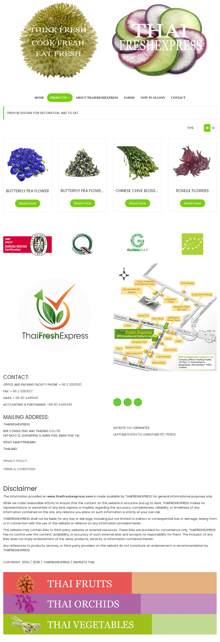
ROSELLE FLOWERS (192, 190)
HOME (39, 97)
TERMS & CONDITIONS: (19, 469)
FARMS (129, 97)
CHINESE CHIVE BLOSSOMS (140, 190)
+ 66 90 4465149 (25, 398)
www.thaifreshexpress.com (70, 496)
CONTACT (178, 97)
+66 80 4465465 (59, 404)
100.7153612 (168, 434)
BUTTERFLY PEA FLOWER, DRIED (88, 190)
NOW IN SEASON (153, 97)
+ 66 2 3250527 (21, 391)
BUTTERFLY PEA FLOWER (27, 191)
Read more (27, 203)
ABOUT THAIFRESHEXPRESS (97, 97)
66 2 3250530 (71, 384)
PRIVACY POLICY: (15, 461)
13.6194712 (134, 434)
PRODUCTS (58, 97)
